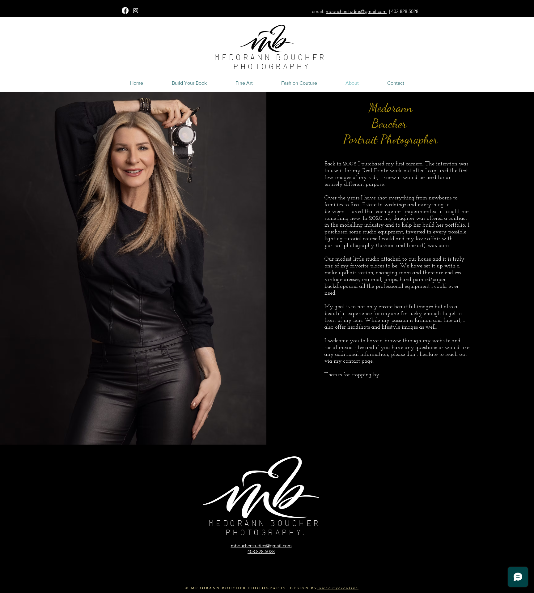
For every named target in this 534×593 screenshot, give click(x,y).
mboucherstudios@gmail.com (356, 11)
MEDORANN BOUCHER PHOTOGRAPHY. (266, 527)
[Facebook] (125, 10)
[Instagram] (135, 10)
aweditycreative (337, 588)
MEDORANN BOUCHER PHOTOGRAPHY (272, 61)
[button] (28, 6)
